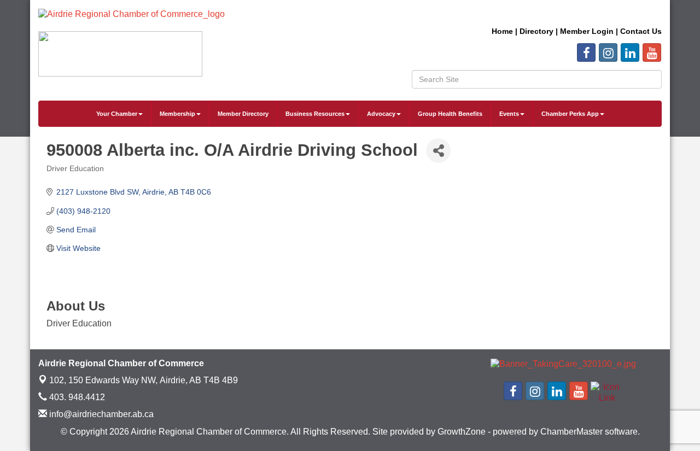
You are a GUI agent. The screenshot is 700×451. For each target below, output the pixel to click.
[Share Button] (438, 150)
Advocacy (381, 113)
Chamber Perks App (570, 113)
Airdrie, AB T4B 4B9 (143, 380)
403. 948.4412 (76, 397)
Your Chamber (116, 113)
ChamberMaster (571, 431)
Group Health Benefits (450, 113)
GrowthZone (462, 431)
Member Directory (243, 113)
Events (509, 113)
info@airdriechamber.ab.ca (100, 414)
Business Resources (315, 113)
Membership (177, 113)
